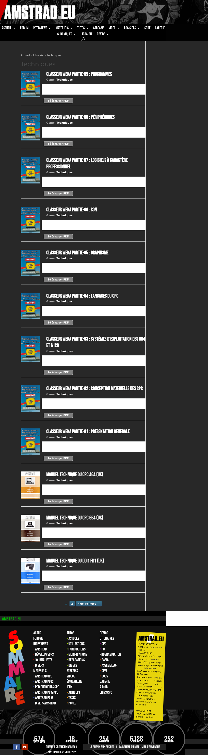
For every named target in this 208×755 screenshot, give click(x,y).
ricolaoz (144, 680)
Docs (105, 676)
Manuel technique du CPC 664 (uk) (74, 518)
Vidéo (112, 28)
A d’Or (104, 687)
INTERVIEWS (40, 28)
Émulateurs (74, 681)
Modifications (77, 654)
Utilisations (76, 643)
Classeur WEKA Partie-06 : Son (71, 210)
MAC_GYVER (143, 671)
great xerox (155, 662)
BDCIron (157, 656)
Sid (156, 684)
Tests (72, 697)
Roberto (158, 681)
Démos (104, 633)
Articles (74, 692)
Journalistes (43, 660)
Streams (72, 670)
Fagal (140, 659)
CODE (147, 28)
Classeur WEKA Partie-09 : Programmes (79, 74)
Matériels (40, 670)
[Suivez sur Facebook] (16, 747)
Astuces (73, 638)
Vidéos (71, 676)
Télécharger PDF (58, 100)
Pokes (72, 703)
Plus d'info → (56, 89)
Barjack (72, 747)
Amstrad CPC (43, 676)
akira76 (139, 716)
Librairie (38, 55)
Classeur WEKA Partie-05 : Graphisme (77, 253)
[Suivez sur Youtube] (25, 747)
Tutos (70, 633)
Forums (38, 638)
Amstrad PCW (44, 697)
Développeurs (44, 654)
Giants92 (142, 662)
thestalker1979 (144, 689)
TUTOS (81, 28)
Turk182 (157, 690)
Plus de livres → (89, 603)
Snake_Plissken (145, 686)
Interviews (40, 643)
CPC (104, 643)
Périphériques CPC (47, 687)
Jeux (69, 687)
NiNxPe (157, 671)
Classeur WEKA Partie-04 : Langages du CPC (82, 296)
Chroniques (64, 35)
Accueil (7, 28)
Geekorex (143, 646)
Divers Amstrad (45, 703)
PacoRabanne (144, 677)
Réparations (76, 660)
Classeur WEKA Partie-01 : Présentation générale (88, 431)
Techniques (54, 55)
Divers (101, 35)
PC (103, 649)
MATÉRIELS (62, 28)
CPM (104, 670)
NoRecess (142, 674)
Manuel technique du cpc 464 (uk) (74, 474)
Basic (105, 660)
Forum (24, 28)
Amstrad (41, 649)
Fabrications (77, 649)
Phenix (141, 649)
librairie (86, 35)
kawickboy (143, 665)
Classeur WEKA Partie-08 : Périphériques (80, 117)
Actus (37, 633)
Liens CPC (106, 692)
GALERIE (160, 28)
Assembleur (109, 665)
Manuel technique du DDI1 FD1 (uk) (75, 561)
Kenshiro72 (157, 665)
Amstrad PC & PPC (46, 692)
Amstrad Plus (44, 681)
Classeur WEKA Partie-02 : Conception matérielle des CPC (94, 388)
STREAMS (98, 28)
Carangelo (142, 683)
